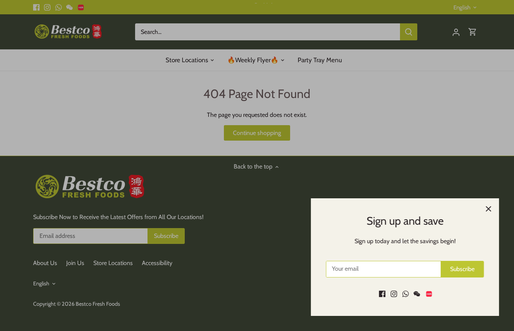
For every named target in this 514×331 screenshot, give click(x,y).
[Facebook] (382, 294)
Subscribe (462, 269)
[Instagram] (394, 294)
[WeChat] (417, 294)
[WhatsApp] (405, 294)
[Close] (488, 209)
